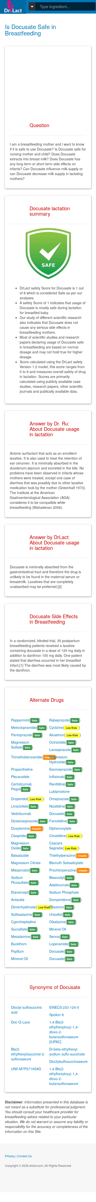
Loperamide (58, 943)
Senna (54, 936)
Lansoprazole (59, 749)
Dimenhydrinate (23, 906)
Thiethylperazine (62, 855)
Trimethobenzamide (26, 756)
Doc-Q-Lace (20, 1022)
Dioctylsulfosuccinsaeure (68, 1061)
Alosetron (56, 734)
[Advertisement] (48, 82)
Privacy (10, 1156)
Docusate (56, 813)
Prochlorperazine (62, 870)
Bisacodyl (56, 877)
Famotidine (58, 820)
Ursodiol (55, 914)
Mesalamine (20, 936)
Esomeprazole (60, 769)
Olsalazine (57, 921)
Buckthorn (19, 943)
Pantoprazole (21, 734)
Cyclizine (56, 727)
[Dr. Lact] (13, 7)
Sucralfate (19, 929)
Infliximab (56, 776)
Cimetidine (57, 835)
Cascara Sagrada (56, 845)
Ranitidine (57, 783)
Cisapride (18, 835)
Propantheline (22, 769)
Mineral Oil (57, 929)
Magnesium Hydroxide (58, 759)
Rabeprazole (59, 720)
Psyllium (17, 951)
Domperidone (59, 899)
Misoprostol (20, 870)
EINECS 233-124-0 (64, 1007)
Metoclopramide (23, 727)
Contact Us (24, 1156)
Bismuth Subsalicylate (66, 862)
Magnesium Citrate (26, 862)
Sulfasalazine (21, 914)
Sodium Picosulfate (19, 880)
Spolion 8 (56, 1014)
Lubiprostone (59, 791)
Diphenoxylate (60, 828)
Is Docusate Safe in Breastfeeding (30, 29)
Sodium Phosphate (64, 892)
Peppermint (20, 720)
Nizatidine (56, 806)
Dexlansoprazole (24, 820)
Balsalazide (20, 855)
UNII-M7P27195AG (26, 1068)
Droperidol (19, 798)
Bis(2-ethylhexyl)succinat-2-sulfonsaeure (28, 1054)
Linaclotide (19, 806)
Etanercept (19, 892)
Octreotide (57, 742)
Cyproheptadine (23, 921)
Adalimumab (59, 884)
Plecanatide (20, 776)
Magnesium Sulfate (20, 745)
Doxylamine (20, 828)
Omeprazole (58, 798)
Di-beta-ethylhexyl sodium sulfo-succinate (67, 1051)
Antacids (17, 899)
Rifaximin (56, 906)
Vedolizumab (21, 813)
